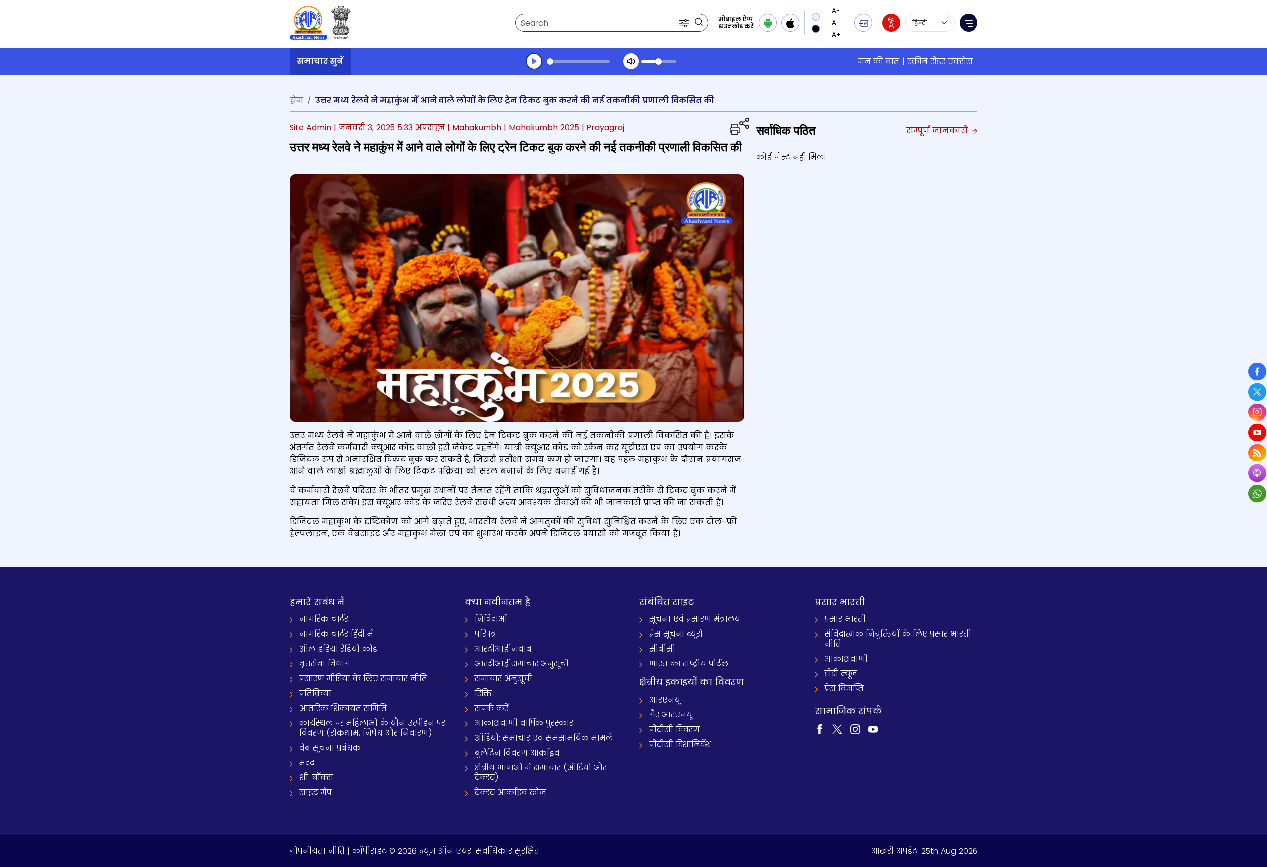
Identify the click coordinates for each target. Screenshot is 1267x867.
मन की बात (878, 61)
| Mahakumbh (474, 127)
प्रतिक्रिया (315, 693)
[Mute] (631, 61)
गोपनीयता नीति (317, 851)
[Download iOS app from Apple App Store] (790, 23)
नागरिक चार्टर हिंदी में (336, 634)
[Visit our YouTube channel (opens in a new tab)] (873, 728)
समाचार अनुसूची (503, 678)
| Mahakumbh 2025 (541, 127)
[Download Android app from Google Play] (768, 23)
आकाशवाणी (846, 658)
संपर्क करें (491, 708)
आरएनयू (664, 700)
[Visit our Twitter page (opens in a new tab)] (837, 728)
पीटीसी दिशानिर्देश (680, 744)
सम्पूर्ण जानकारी (938, 130)
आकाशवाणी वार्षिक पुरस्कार (524, 723)
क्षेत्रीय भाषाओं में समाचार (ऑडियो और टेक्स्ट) (541, 772)
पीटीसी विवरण (674, 729)
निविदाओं (491, 619)
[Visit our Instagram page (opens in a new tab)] (855, 728)
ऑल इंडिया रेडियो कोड (338, 649)
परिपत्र (485, 634)
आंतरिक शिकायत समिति (343, 708)
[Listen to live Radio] (891, 23)
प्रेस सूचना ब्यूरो (676, 634)
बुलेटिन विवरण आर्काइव (517, 753)
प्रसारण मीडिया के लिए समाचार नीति (363, 678)
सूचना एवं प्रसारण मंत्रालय (694, 619)
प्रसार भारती (845, 619)
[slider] (578, 61)
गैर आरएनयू (670, 714)
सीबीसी (662, 649)
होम (296, 100)
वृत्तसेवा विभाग (324, 663)
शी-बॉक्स (316, 777)
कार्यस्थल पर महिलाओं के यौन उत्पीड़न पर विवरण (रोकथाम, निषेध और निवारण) (372, 728)
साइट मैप (315, 792)
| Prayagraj (603, 127)
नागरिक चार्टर (323, 619)
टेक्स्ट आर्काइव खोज (510, 792)
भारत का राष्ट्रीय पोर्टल (688, 663)
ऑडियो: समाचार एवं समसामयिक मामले (544, 738)
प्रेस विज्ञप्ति (844, 688)
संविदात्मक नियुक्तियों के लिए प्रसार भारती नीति (898, 639)
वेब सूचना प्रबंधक (330, 748)
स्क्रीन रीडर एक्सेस (940, 61)
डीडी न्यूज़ (841, 673)
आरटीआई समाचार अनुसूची (522, 663)
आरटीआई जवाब (503, 649)
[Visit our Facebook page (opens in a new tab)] (820, 728)
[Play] (534, 61)
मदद (306, 762)
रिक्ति (483, 693)
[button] (685, 23)
